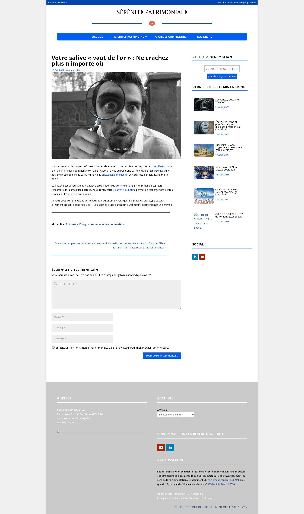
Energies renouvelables (94, 224)
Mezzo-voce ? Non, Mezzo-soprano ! (226, 168)
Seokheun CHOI (163, 166)
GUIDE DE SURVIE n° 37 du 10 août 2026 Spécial (229, 215)
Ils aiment (62, 2)
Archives (162, 410)
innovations (117, 224)
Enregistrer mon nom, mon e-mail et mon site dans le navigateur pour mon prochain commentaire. (112, 347)
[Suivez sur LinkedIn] (195, 257)
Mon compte (240, 2)
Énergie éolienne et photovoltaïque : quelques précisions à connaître (227, 125)
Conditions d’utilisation (201, 498)
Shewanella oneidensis (115, 174)
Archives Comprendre (170, 36)
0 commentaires (74, 70)
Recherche (204, 36)
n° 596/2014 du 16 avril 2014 (219, 484)
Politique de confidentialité (171, 498)
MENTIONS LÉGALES (227, 507)
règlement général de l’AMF (223, 479)
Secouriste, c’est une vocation (227, 101)
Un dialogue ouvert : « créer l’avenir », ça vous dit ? (226, 192)
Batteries (72, 224)
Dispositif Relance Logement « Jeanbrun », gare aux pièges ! (228, 147)
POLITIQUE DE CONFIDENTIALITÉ (192, 507)
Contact (252, 2)
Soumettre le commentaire (162, 355)
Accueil (97, 36)
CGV (244, 507)
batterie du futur (124, 189)
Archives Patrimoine (129, 36)
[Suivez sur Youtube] (202, 257)
